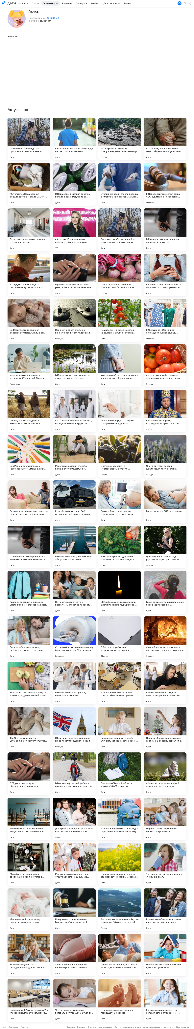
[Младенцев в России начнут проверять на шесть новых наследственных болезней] (29, 909)
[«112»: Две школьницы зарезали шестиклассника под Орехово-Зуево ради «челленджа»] (119, 592)
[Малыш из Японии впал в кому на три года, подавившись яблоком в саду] (29, 683)
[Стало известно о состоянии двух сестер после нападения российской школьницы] (74, 139)
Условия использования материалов (158, 1027)
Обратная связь (182, 1027)
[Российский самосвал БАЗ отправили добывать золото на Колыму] (74, 501)
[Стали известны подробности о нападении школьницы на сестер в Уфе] (29, 547)
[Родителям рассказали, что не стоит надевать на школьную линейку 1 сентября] (74, 864)
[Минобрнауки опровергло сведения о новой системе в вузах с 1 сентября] (29, 864)
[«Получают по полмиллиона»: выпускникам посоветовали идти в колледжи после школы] (29, 819)
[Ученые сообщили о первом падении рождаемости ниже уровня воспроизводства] (74, 955)
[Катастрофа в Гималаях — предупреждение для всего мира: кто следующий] (119, 139)
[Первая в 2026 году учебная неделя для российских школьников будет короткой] (165, 819)
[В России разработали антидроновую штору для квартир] (119, 637)
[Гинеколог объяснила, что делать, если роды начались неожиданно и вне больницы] (119, 955)
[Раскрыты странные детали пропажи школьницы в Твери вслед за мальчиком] (29, 139)
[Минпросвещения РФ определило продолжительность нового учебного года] (29, 955)
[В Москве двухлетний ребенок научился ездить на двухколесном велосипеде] (74, 773)
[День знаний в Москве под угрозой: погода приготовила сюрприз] (165, 547)
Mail (4, 1027)
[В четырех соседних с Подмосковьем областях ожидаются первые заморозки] (119, 456)
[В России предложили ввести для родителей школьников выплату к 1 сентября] (119, 819)
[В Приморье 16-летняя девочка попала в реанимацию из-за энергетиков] (74, 184)
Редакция (81, 1027)
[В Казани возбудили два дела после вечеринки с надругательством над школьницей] (165, 229)
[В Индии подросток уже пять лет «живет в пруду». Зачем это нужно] (74, 365)
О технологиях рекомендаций (100, 1027)
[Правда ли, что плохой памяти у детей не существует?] (165, 955)
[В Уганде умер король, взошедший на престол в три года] (165, 411)
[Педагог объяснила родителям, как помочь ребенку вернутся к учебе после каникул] (165, 728)
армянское (53, 17)
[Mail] (4, 3)
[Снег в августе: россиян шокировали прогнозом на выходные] (165, 456)
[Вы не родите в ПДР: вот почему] (165, 501)
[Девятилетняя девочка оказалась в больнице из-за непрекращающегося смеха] (29, 229)
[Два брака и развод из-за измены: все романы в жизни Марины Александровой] (74, 819)
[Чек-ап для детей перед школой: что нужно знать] (165, 864)
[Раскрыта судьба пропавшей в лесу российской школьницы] (119, 229)
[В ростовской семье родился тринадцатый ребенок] (119, 1000)
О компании (13, 1027)
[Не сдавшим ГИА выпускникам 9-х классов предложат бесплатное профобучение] (29, 1000)
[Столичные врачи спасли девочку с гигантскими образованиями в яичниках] (119, 184)
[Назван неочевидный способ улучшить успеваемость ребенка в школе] (119, 728)
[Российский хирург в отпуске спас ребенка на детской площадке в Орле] (119, 411)
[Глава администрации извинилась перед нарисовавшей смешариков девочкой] (165, 592)
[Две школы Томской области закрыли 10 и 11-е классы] (119, 773)
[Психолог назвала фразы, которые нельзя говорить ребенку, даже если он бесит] (29, 501)
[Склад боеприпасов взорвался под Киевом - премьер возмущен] (165, 637)
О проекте (71, 1027)
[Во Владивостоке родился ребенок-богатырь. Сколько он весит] (29, 320)
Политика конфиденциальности (128, 1027)
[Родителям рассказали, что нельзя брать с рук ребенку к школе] (165, 1000)
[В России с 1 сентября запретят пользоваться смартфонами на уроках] (165, 275)
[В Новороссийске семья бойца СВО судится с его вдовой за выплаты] (165, 184)
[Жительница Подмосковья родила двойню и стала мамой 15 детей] (29, 184)
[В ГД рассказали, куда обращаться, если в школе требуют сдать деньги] (29, 773)
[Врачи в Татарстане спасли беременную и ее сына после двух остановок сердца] (119, 501)
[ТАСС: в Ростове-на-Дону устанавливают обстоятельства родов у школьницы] (29, 728)
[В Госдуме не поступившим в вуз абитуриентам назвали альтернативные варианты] (74, 547)
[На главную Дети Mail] (11, 3)
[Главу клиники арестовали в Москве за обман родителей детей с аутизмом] (74, 909)
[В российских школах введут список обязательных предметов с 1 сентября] (119, 683)
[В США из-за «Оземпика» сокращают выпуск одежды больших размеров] (165, 320)
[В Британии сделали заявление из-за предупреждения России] (74, 728)
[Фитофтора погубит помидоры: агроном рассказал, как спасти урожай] (165, 365)
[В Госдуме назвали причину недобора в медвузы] (74, 683)
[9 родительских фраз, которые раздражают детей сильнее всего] (74, 275)
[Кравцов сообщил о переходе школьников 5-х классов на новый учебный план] (29, 592)
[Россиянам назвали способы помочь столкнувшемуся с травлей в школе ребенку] (74, 456)
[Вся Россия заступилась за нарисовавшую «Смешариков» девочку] (29, 456)
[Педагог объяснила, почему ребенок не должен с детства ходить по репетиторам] (29, 637)
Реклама (24, 1027)
